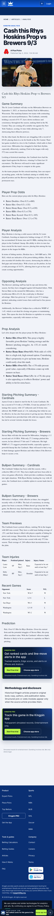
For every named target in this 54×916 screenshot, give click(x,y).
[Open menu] (4, 3)
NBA (30, 803)
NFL (30, 796)
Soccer (31, 822)
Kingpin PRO (13, 816)
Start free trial (12, 670)
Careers (32, 849)
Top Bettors (7, 809)
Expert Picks (7, 796)
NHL (30, 816)
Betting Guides (8, 849)
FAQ (3, 869)
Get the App (7, 822)
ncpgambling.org (19, 893)
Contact (32, 842)
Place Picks (6, 803)
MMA (31, 829)
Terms (31, 862)
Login (48, 4)
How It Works (7, 862)
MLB (30, 809)
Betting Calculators (10, 842)
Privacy (32, 855)
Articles (15, 19)
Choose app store (31, 670)
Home (6, 19)
